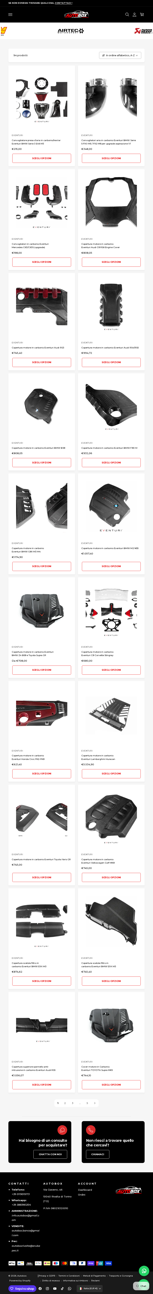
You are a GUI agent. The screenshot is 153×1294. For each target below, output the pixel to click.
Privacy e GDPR (47, 1276)
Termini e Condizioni (69, 1276)
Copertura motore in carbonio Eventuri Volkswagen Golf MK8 (98, 861)
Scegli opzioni (41, 158)
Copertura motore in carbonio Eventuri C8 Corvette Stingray (97, 654)
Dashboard (85, 1189)
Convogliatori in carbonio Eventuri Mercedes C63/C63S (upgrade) (30, 246)
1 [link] (57, 1103)
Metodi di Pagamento (94, 1276)
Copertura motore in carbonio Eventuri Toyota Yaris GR (41, 859)
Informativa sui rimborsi (75, 1280)
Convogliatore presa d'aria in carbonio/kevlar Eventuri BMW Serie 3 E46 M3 (36, 142)
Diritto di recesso (51, 1280)
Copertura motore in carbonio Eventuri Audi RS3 (38, 347)
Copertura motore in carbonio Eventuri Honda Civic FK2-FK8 (28, 757)
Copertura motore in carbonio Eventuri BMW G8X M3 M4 (28, 550)
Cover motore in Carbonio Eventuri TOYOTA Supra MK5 (97, 1068)
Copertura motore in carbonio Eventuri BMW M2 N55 (109, 548)
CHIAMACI (97, 1154)
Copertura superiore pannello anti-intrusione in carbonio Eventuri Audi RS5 (33, 1068)
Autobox (21, 1276)
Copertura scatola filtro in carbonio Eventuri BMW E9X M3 (29, 965)
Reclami (95, 1280)
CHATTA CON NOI (50, 1154)
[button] (10, 14)
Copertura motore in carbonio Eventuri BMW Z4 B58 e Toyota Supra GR (33, 654)
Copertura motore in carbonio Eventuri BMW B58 (38, 448)
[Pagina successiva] (95, 1103)
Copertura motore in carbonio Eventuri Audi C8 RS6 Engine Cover (100, 246)
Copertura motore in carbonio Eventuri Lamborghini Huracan (98, 757)
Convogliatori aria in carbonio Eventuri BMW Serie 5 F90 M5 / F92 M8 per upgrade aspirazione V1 (108, 142)
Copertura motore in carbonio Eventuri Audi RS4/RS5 (110, 347)
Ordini (81, 1194)
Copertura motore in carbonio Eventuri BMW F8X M (109, 448)
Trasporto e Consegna (121, 1276)
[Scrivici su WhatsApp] (144, 1271)
